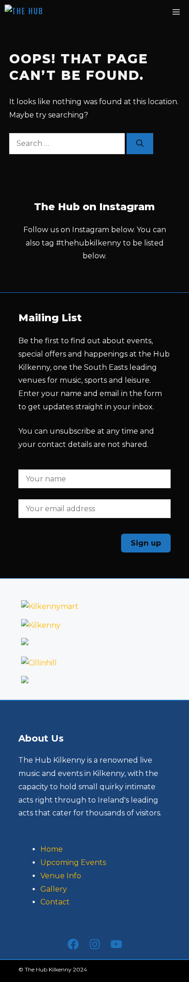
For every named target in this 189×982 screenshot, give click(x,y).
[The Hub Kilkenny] (41, 11)
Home (51, 849)
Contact (55, 902)
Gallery (53, 889)
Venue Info (60, 875)
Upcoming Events (73, 862)
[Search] (140, 143)
